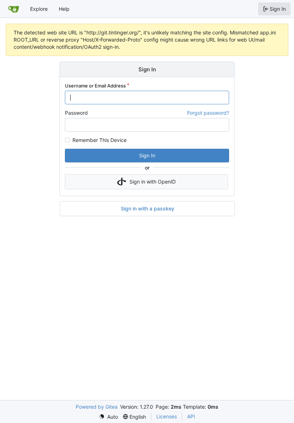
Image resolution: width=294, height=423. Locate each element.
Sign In (147, 155)
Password (76, 113)
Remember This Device (99, 140)
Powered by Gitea (97, 407)
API (191, 416)
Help (64, 9)
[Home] (14, 9)
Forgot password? (208, 113)
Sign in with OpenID (152, 182)
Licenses (166, 416)
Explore (39, 9)
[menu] (108, 417)
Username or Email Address (95, 86)
